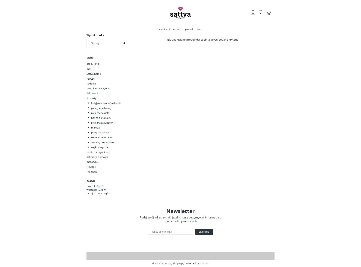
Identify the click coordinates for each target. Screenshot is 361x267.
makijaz (95, 127)
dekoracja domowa (97, 157)
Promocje (91, 171)
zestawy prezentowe (102, 142)
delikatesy (92, 93)
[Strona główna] (180, 12)
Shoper (204, 263)
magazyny (92, 162)
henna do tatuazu (101, 117)
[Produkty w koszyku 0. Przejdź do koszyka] (269, 15)
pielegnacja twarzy (101, 108)
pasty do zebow (100, 132)
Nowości (91, 166)
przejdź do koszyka (98, 193)
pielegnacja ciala (100, 113)
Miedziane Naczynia (97, 88)
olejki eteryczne (99, 147)
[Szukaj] (124, 43)
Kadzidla (91, 83)
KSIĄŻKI (90, 78)
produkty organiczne (98, 152)
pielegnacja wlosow (102, 122)
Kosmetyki (92, 98)
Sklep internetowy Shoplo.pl (167, 263)
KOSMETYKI (93, 64)
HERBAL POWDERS (101, 137)
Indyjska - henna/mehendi (106, 103)
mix (88, 69)
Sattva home (93, 73)
